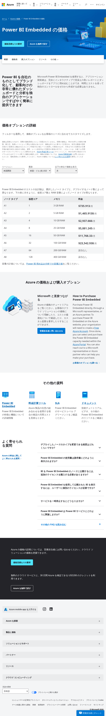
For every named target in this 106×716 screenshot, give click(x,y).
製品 (34, 4)
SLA (57, 403)
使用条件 (41, 705)
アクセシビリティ (77, 700)
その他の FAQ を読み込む (53, 524)
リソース (75, 4)
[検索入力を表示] (86, 5)
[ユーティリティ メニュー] (92, 4)
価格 (55, 4)
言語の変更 (6, 687)
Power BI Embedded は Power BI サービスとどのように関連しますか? (67, 513)
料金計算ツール (37, 403)
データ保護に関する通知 (21, 705)
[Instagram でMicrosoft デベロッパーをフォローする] (44, 609)
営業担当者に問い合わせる (51, 331)
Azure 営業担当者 (65, 154)
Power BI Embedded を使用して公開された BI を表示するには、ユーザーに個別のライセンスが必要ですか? (68, 486)
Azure (10, 4)
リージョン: (7, 166)
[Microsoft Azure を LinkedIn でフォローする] (51, 609)
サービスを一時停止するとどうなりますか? (62, 501)
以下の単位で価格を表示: (66, 166)
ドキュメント (89, 403)
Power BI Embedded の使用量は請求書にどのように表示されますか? (67, 459)
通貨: (31, 166)
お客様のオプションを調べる (85, 362)
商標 (34, 705)
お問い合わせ (73, 705)
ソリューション (45, 4)
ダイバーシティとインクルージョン (55, 700)
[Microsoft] (3, 4)
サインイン (100, 4)
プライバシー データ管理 (56, 705)
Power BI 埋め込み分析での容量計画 (44, 263)
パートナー (64, 4)
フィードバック (85, 705)
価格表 (15, 59)
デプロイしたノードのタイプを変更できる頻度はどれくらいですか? (67, 446)
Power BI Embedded (8, 404)
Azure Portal (79, 344)
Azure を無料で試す (38, 44)
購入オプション (28, 59)
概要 (6, 59)
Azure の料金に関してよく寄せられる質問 (12, 457)
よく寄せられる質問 (62, 156)
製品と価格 (11, 632)
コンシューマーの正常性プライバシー (26, 700)
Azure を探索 (12, 620)
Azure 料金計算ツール (45, 151)
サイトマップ (99, 705)
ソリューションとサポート (17, 643)
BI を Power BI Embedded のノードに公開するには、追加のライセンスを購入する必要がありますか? (68, 473)
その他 (53, 59)
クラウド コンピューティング (19, 677)
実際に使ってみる (22, 4)
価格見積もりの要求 (13, 44)
